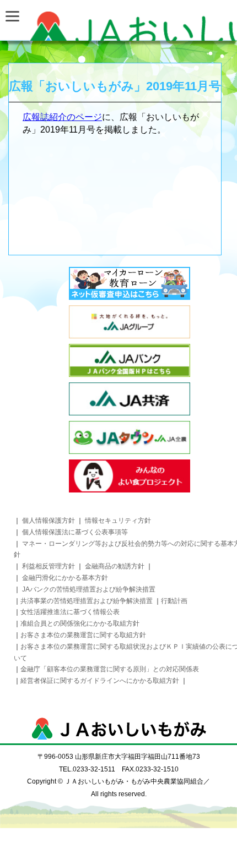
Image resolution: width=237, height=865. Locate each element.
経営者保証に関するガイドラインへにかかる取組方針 (100, 680)
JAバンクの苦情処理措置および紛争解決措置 (88, 589)
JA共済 (129, 398)
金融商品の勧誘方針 (115, 566)
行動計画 (174, 601)
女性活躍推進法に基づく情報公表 (70, 612)
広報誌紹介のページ (62, 117)
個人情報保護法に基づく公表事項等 (75, 532)
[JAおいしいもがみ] (118, 26)
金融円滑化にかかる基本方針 (65, 577)
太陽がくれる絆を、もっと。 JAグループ (129, 321)
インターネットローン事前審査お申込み (129, 283)
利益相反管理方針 (48, 566)
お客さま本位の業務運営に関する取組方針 (83, 635)
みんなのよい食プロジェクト (129, 475)
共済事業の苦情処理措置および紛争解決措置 (86, 601)
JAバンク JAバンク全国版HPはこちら (129, 360)
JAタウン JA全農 (129, 437)
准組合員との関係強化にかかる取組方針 (79, 623)
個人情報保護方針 (48, 520)
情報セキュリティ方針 (118, 520)
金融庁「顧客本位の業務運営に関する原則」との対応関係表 (109, 669)
